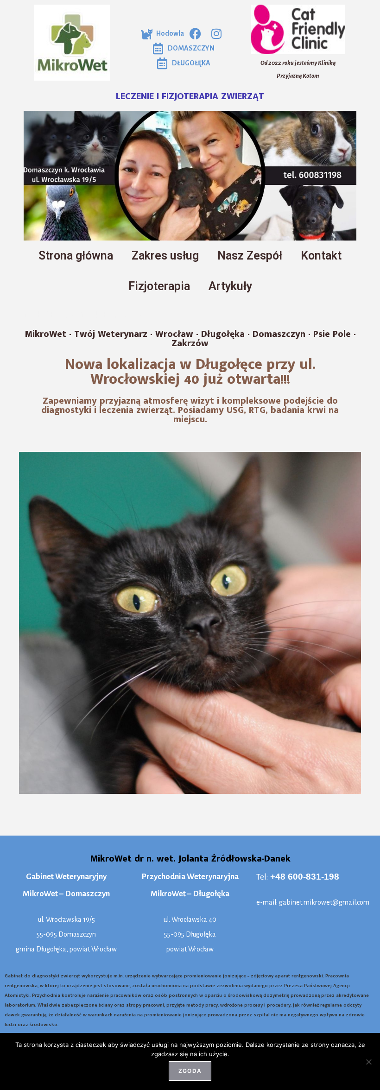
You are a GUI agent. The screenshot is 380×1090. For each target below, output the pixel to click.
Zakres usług (165, 255)
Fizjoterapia (159, 286)
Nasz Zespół (249, 255)
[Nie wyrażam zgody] (368, 1061)
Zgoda (190, 1070)
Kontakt (321, 255)
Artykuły (230, 286)
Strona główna (75, 255)
